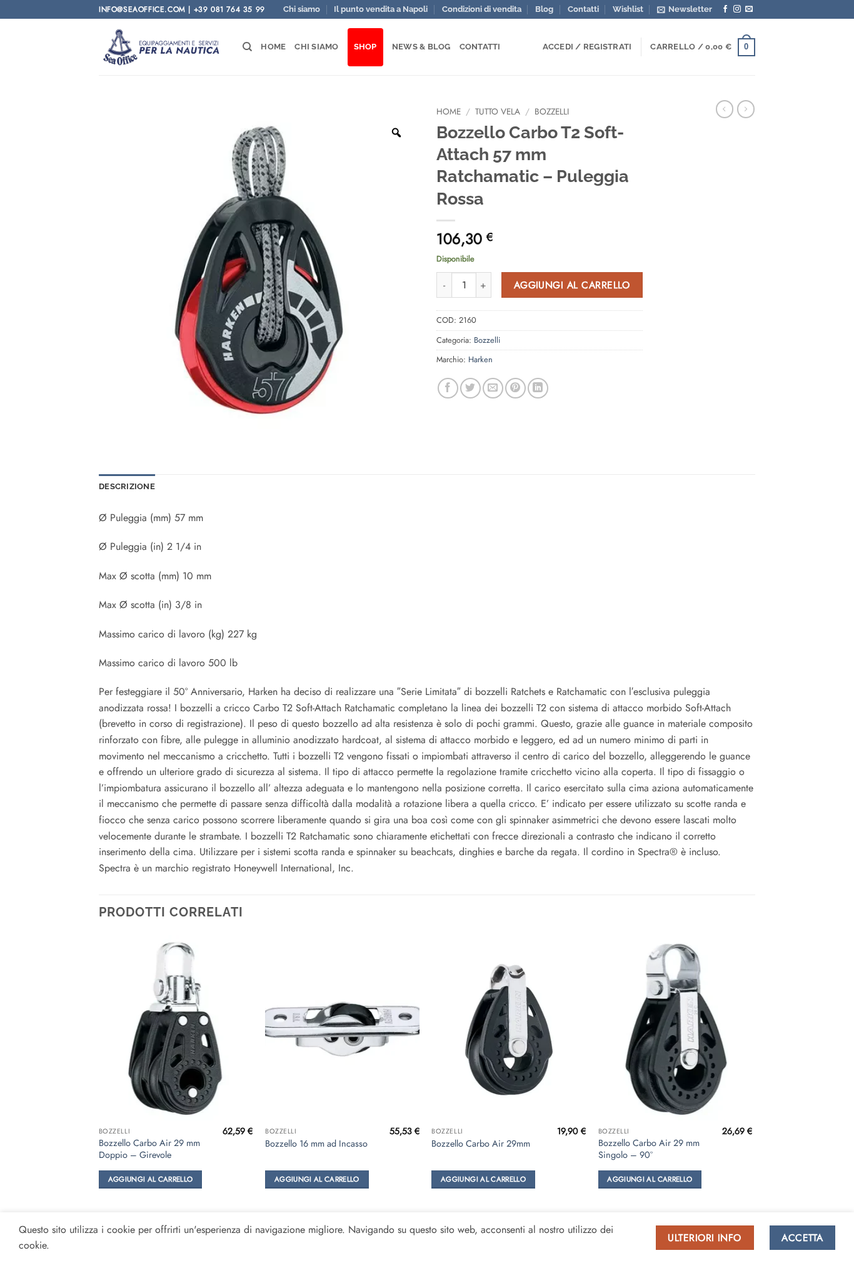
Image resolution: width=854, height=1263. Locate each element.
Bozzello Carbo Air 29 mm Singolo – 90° (649, 1148)
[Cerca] (247, 47)
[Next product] (724, 109)
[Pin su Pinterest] (515, 388)
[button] (684, 9)
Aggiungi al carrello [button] (150, 1179)
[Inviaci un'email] (749, 9)
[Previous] (99, 1073)
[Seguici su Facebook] (725, 9)
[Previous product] (746, 109)
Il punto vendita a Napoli (381, 9)
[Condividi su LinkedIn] (538, 388)
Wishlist (628, 9)
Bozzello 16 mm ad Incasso (316, 1144)
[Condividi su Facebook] (448, 388)
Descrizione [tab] (127, 486)
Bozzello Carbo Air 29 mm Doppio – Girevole (149, 1148)
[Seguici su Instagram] (737, 9)
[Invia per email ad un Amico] (493, 388)
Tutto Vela (497, 111)
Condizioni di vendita (481, 9)
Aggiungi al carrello (572, 285)
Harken (480, 359)
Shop (365, 46)
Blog (544, 9)
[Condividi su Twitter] (470, 388)
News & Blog (421, 46)
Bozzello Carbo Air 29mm (480, 1144)
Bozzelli (552, 111)
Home (273, 46)
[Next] (751, 1073)
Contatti (583, 9)
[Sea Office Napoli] (161, 47)
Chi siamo (301, 9)
